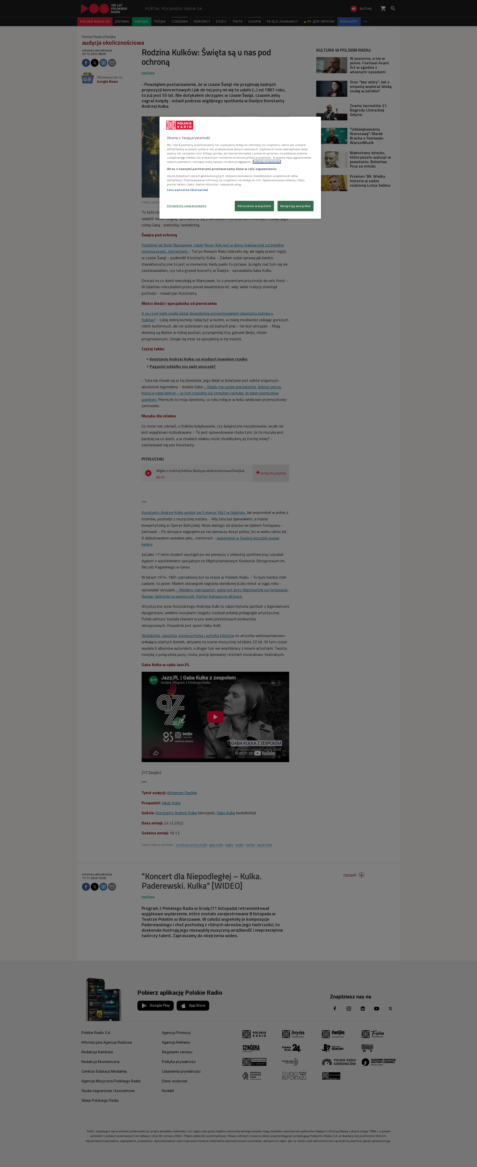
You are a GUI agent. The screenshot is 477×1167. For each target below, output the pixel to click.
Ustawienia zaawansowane (186, 206)
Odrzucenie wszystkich (254, 206)
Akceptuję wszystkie (295, 206)
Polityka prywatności (267, 162)
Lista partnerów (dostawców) (187, 190)
